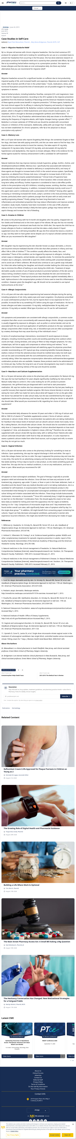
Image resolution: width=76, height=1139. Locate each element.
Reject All (67, 1135)
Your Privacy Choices (38, 1089)
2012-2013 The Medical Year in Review (13, 675)
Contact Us (38, 1078)
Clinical (36, 8)
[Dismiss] (71, 570)
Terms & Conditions (38, 1084)
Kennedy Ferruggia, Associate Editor (17, 775)
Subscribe (65, 696)
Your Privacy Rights (13, 1135)
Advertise (38, 1075)
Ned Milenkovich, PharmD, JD (15, 945)
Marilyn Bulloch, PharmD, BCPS (15, 1004)
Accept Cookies (54, 1135)
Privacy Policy (38, 1082)
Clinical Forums (38, 1073)
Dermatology (16, 708)
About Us (38, 1071)
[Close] (73, 1124)
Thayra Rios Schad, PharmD (14, 832)
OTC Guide (4, 29)
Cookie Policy (14, 1131)
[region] (38, 1130)
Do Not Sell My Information (38, 1087)
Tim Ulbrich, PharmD (12, 888)
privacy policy (38, 700)
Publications (6, 708)
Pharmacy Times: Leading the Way (50, 675)
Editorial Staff (38, 1080)
